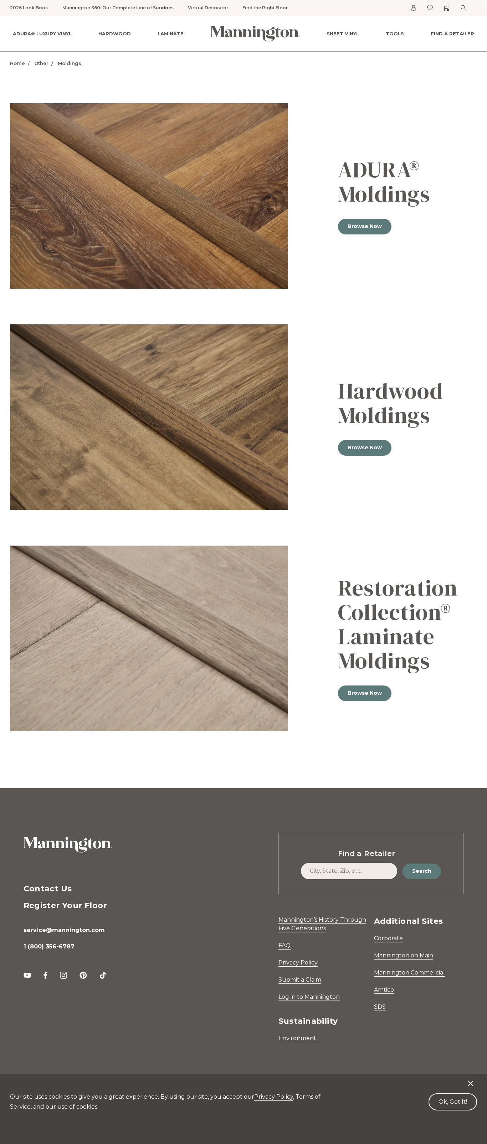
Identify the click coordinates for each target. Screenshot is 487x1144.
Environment (297, 1038)
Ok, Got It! (453, 1101)
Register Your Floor (65, 905)
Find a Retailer (452, 33)
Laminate (171, 33)
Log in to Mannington (309, 996)
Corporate (388, 938)
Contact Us (48, 889)
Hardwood (114, 33)
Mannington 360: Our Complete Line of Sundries (118, 7)
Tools (395, 33)
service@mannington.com (64, 930)
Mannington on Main (403, 955)
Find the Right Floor (265, 7)
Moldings (69, 63)
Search (421, 871)
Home (17, 63)
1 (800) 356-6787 (49, 946)
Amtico (384, 989)
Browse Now (365, 226)
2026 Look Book (29, 7)
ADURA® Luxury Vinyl (42, 33)
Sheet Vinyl (343, 33)
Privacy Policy (298, 962)
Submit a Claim (299, 979)
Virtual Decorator (208, 7)
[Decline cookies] (470, 1079)
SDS (380, 1006)
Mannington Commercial (409, 972)
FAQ (284, 945)
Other (41, 63)
